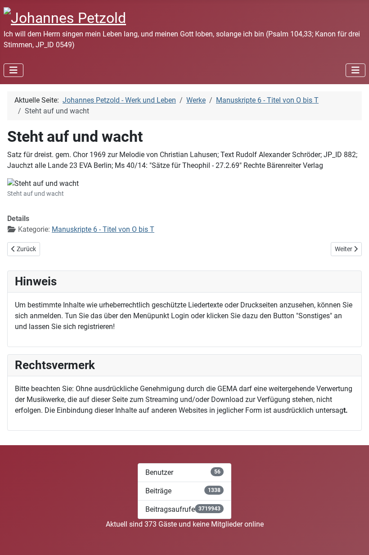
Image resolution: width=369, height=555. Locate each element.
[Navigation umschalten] (13, 70)
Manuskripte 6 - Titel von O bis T (103, 229)
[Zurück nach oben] (353, 538)
